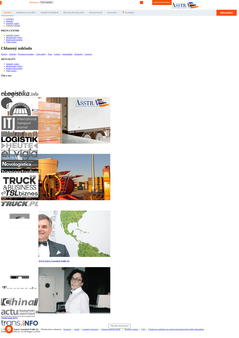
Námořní (12, 54)
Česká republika (46, 2)
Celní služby (41, 54)
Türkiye (91, 5)
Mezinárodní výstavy (14, 38)
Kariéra (129, 13)
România (85, 5)
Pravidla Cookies (131, 329)
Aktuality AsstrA (12, 35)
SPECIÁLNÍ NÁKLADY (73, 13)
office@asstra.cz (34, 2)
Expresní (88, 54)
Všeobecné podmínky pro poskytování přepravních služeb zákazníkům (176, 329)
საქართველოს (128, 5)
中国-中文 (119, 5)
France (68, 5)
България (136, 5)
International (49, 5)
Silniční (4, 54)
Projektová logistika (26, 54)
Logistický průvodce (90, 329)
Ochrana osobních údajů (110, 329)
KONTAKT (112, 13)
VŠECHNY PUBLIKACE (119, 326)
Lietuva (76, 5)
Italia (71, 5)
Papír (50, 54)
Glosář (76, 329)
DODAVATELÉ (95, 13)
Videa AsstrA (11, 42)
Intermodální (67, 54)
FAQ (143, 329)
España (63, 5)
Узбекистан (107, 5)
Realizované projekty (14, 40)
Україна (113, 5)
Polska (80, 5)
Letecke (57, 54)
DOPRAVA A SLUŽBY (26, 13)
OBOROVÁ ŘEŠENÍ (49, 13)
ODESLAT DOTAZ (226, 13)
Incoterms (67, 329)
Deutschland (56, 5)
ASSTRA (7, 13)
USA (95, 5)
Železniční (78, 54)
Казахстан (100, 5)
